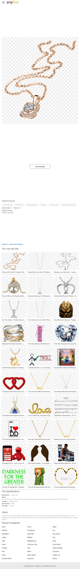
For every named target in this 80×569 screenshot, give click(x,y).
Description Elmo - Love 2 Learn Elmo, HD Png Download (20, 463)
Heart (3, 527)
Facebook (30, 558)
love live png (19, 205)
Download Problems (16, 244)
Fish (3, 551)
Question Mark (6, 558)
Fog (54, 537)
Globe (29, 551)
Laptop (4, 537)
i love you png (53, 205)
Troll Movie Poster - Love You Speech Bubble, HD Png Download (48, 368)
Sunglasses (31, 530)
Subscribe (30, 534)
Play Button (56, 534)
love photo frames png (68, 205)
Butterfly (4, 530)
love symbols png (32, 205)
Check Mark (57, 544)
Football (4, 548)
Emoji (4, 544)
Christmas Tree (32, 544)
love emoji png (7, 205)
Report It (5, 244)
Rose (54, 541)
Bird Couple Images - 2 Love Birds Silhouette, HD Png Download (48, 463)
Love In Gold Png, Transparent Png (39, 415)
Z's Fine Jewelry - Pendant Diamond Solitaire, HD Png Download (22, 320)
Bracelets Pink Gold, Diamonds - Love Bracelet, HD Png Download (22, 344)
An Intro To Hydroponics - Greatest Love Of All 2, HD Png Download (23, 487)
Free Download (40, 166)
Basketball (5, 534)
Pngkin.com (56, 555)
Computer (56, 551)
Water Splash (31, 555)
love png (43, 205)
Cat (54, 530)
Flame (29, 527)
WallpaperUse (31, 541)
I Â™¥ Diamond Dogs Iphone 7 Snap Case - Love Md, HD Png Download (25, 439)
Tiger (3, 541)
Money (55, 558)
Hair (28, 548)
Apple (54, 527)
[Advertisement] (40, 23)
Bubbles (29, 537)
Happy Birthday (58, 548)
